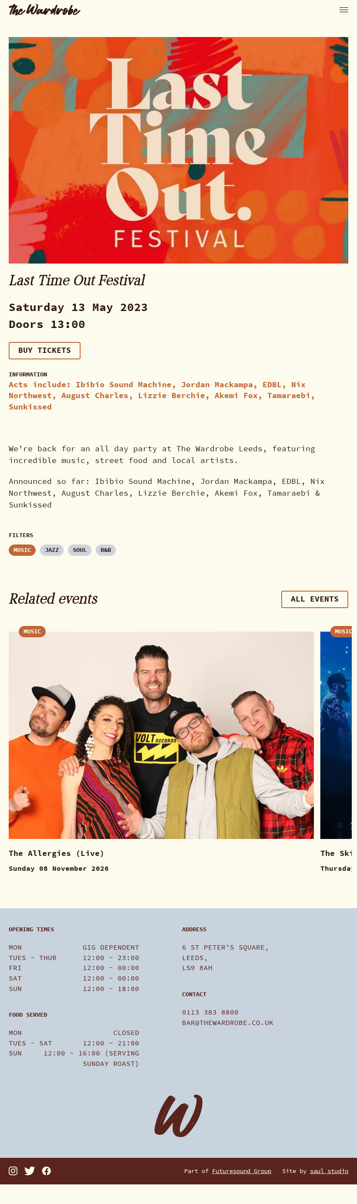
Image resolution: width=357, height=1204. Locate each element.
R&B (106, 550)
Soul (80, 550)
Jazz (52, 550)
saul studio (329, 1171)
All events (315, 599)
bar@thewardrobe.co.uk (227, 1023)
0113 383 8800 (210, 1012)
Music (22, 550)
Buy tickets (44, 350)
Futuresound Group (241, 1171)
